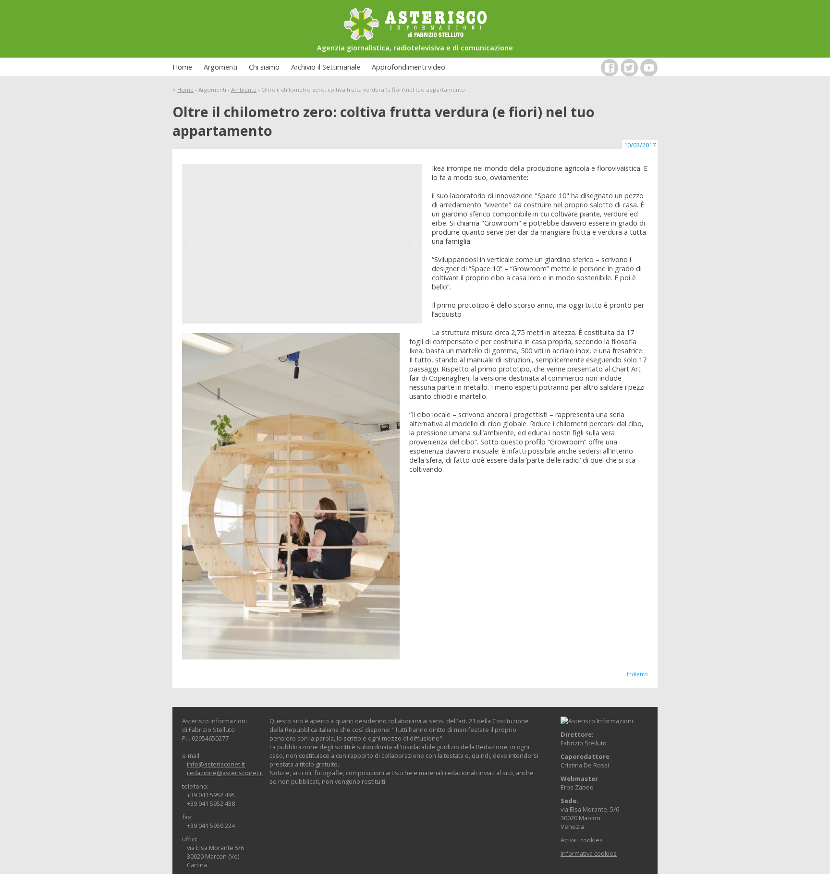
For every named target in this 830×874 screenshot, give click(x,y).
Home (182, 67)
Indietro (637, 674)
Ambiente (243, 89)
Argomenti (220, 67)
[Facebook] (609, 67)
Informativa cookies (589, 853)
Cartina (197, 865)
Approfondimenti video (408, 67)
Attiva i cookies (582, 840)
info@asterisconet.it (216, 764)
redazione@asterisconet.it (225, 772)
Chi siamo (264, 67)
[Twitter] (629, 67)
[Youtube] (649, 67)
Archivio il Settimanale (325, 67)
